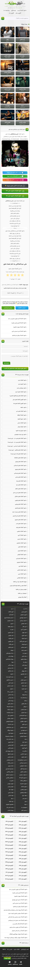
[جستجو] (2, 18)
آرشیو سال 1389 (9, 852)
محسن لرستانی (23, 763)
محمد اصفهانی (23, 766)
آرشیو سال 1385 (9, 845)
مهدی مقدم (24, 787)
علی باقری (24, 724)
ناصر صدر (24, 798)
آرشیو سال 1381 (9, 838)
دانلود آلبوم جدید (22, 384)
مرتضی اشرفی (23, 772)
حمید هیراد (24, 689)
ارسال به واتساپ (8, 308)
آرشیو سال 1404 (22, 879)
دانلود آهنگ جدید (21, 10)
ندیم (12, 798)
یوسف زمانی (10, 810)
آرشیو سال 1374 (22, 828)
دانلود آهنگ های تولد (21, 527)
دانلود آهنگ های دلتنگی (20, 496)
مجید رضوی (24, 757)
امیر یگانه (11, 644)
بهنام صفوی (24, 659)
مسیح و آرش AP (23, 778)
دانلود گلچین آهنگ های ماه (19, 403)
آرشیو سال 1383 (9, 842)
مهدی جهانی (10, 784)
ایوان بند (24, 653)
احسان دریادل (23, 621)
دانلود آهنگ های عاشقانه (20, 458)
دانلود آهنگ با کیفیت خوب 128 (13, 196)
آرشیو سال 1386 (22, 848)
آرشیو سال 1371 (9, 821)
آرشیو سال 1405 (9, 879)
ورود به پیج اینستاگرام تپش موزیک (13, 180)
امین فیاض (10, 647)
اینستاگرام (15, 964)
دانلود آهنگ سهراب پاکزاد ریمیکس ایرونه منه (15, 938)
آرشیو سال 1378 (22, 835)
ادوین (11, 623)
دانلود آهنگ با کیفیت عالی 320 (14, 191)
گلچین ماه (11, 13)
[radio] (22, 276)
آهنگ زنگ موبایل (22, 597)
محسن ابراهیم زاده (22, 760)
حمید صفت (24, 686)
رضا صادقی (10, 695)
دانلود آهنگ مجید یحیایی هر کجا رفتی (17, 917)
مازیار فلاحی (10, 748)
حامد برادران (10, 668)
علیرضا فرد (10, 733)
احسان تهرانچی (23, 618)
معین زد (11, 781)
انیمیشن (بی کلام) (22, 593)
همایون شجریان (9, 804)
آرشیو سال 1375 (9, 828)
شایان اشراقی (23, 718)
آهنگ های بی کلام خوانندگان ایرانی (18, 585)
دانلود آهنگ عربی (22, 574)
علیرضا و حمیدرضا (9, 736)
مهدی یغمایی (23, 789)
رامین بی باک (10, 692)
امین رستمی (24, 647)
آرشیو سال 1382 (22, 842)
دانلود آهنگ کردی (22, 551)
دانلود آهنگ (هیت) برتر (20, 392)
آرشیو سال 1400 (22, 872)
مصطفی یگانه (23, 781)
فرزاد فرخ (24, 742)
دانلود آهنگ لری (22, 566)
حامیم (11, 674)
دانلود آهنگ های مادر (21, 523)
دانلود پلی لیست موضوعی (20, 434)
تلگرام (20, 964)
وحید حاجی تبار (9, 807)
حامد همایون (24, 674)
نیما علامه (11, 801)
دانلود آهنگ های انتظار (20, 489)
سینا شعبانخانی (23, 715)
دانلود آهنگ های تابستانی (20, 465)
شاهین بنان (10, 715)
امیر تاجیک (24, 638)
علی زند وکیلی (23, 727)
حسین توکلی (24, 680)
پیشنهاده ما (7, 10)
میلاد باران (24, 795)
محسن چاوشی (10, 760)
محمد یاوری (10, 766)
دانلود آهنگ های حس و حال (19, 493)
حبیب (25, 677)
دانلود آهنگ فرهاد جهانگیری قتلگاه (18, 934)
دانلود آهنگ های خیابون (20, 520)
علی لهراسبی (24, 730)
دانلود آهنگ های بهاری (20, 461)
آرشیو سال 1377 (9, 831)
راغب (25, 692)
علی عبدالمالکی (9, 727)
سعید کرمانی (24, 709)
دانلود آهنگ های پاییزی (20, 469)
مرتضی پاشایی (10, 772)
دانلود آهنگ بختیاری (21, 543)
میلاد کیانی (10, 795)
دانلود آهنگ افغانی (21, 578)
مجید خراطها (10, 754)
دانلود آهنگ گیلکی (21, 554)
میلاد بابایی (10, 792)
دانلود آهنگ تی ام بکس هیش (19, 931)
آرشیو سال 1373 (9, 825)
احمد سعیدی (10, 621)
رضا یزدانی (10, 698)
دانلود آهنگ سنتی (22, 423)
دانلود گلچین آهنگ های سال (19, 399)
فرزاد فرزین (10, 742)
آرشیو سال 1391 (9, 855)
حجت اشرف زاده (9, 677)
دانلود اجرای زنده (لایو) (21, 431)
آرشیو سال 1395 (9, 862)
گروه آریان (24, 748)
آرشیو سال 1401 (9, 872)
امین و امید (24, 650)
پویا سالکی (10, 665)
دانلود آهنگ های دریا (21, 485)
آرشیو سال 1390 (22, 855)
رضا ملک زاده (24, 698)
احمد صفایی (24, 623)
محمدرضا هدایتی (9, 769)
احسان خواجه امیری (8, 618)
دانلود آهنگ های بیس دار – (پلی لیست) (17, 442)
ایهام (12, 650)
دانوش (11, 689)
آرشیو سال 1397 (9, 865)
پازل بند (25, 662)
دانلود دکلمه (23, 407)
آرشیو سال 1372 (22, 825)
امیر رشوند (10, 638)
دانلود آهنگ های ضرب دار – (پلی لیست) (17, 438)
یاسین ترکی (24, 810)
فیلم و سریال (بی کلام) (21, 589)
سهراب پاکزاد (10, 709)
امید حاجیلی (10, 632)
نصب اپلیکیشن (25, 949)
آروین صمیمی (23, 615)
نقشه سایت (17, 949)
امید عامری (24, 635)
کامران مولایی (23, 745)
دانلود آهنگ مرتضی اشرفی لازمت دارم (17, 913)
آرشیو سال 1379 (9, 835)
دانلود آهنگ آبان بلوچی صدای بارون (18, 927)
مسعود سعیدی (23, 775)
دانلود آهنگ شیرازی (21, 562)
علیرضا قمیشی (23, 736)
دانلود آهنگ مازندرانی (21, 558)
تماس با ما (9, 949)
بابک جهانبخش (9, 653)
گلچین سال (18, 13)
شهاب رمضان (10, 718)
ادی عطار (24, 626)
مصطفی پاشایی (9, 778)
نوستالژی (13, 10)
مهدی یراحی (10, 787)
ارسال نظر (6, 363)
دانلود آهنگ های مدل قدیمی (19, 516)
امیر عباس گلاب (23, 641)
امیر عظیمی (10, 641)
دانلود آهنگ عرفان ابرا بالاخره (19, 335)
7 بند (12, 609)
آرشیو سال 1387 (9, 848)
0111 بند (25, 609)
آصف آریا (11, 615)
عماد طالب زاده (9, 739)
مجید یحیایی (10, 757)
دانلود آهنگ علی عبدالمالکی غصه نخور (17, 129)
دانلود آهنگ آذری (22, 535)
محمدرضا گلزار (23, 769)
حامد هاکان (10, 671)
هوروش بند (24, 807)
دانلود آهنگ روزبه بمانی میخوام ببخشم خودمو (15, 910)
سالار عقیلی (24, 704)
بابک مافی (24, 656)
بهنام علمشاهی (9, 659)
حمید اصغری (24, 683)
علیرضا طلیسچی (23, 733)
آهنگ (20, 285)
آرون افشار (10, 612)
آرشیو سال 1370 (22, 821)
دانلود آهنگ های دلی (21, 411)
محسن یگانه (10, 763)
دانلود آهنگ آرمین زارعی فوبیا (19, 323)
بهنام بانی (10, 656)
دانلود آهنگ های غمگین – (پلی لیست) (17, 450)
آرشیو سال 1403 (9, 875)
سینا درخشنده (10, 712)
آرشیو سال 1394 (22, 862)
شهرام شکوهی (9, 721)
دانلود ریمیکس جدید (21, 388)
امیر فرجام (24, 644)
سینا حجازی (24, 712)
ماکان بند (24, 751)
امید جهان (24, 632)
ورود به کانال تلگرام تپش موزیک (14, 172)
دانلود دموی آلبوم (22, 419)
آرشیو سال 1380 (22, 838)
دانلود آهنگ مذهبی (21, 531)
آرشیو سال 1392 (22, 859)
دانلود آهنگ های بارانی (20, 477)
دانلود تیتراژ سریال (22, 427)
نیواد (25, 804)
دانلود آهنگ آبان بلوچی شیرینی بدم (17, 319)
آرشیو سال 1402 (22, 875)
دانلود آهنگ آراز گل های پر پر (20, 924)
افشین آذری (24, 629)
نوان (26, 801)
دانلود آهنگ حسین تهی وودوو (19, 900)
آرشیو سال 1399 (9, 869)
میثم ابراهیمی (23, 792)
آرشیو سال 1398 (22, 869)
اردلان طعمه (10, 626)
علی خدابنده (10, 724)
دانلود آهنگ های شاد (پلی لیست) (18, 454)
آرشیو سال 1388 (22, 852)
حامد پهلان (24, 671)
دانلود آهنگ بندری (22, 539)
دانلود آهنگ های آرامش (20, 508)
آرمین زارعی (24, 612)
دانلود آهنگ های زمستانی (20, 473)
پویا (12, 662)
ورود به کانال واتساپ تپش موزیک (14, 176)
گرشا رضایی (10, 745)
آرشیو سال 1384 (22, 845)
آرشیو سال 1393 (9, 859)
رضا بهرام (24, 695)
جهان (25, 668)
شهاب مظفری (23, 721)
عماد (25, 739)
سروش (25, 706)
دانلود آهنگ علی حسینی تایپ (19, 331)
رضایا (25, 701)
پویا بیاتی (24, 665)
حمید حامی (10, 683)
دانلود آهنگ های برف (21, 481)
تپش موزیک (25, 285)
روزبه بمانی (10, 701)
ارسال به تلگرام (22, 308)
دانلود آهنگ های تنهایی (20, 500)
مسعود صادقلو (9, 775)
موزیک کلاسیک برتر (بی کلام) (19, 582)
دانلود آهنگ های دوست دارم (19, 512)
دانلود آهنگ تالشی (21, 570)
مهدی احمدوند (23, 784)
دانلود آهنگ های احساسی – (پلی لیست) (16, 446)
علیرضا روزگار (10, 730)
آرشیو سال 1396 (22, 865)
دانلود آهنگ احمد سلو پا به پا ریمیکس (17, 920)
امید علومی (10, 635)
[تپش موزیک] (15, 4)
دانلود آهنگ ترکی (22, 547)
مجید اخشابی (24, 754)
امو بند (11, 629)
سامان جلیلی (10, 704)
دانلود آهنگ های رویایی (20, 504)
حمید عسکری (10, 686)
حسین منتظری (10, 680)
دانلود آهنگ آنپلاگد (21, 415)
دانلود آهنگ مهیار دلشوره (19, 327)
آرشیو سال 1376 (22, 831)
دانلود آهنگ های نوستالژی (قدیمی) (18, 396)
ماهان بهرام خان (9, 751)
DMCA (4, 949)
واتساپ (10, 964)
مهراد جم (11, 789)
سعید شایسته (10, 706)
